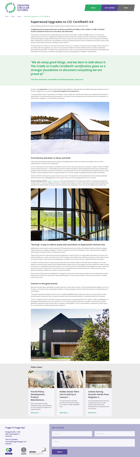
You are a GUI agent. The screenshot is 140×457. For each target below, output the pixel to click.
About (93, 8)
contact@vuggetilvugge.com (15, 442)
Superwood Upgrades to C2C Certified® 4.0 (37, 16)
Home (13, 16)
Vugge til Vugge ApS (53, 181)
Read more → (36, 413)
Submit (59, 452)
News (126, 8)
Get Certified (109, 8)
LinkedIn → (9, 444)
